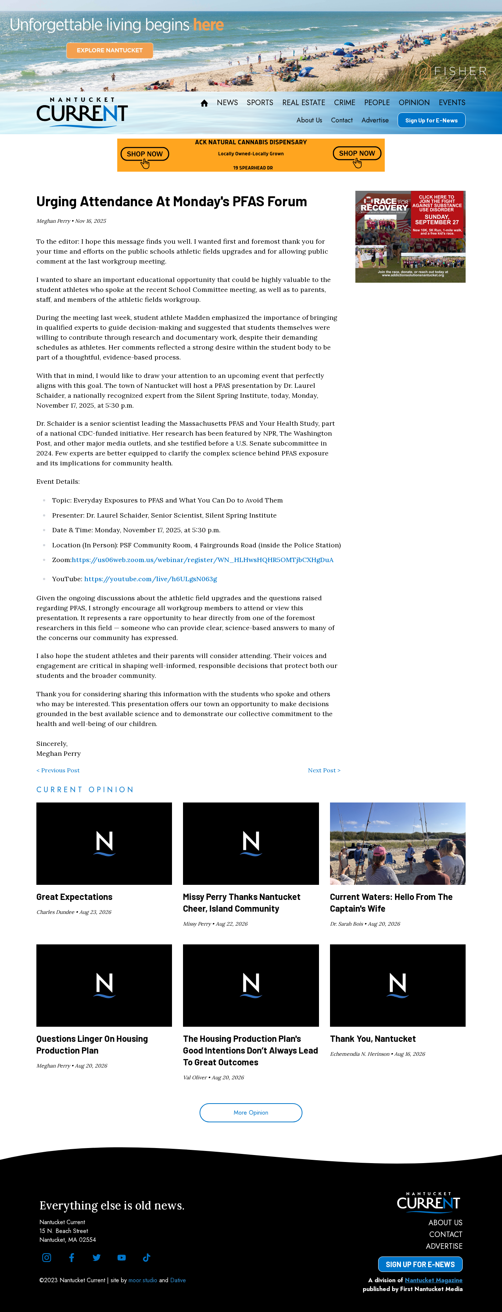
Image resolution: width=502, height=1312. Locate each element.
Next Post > (324, 770)
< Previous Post (58, 770)
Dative (178, 1280)
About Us (309, 120)
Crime (344, 103)
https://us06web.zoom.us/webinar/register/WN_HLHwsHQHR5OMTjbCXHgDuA (203, 559)
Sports (260, 103)
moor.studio (144, 1280)
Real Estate (303, 103)
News (227, 103)
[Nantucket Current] (420, 1202)
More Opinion (251, 1112)
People (377, 103)
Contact (342, 120)
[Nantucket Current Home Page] (82, 112)
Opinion (414, 103)
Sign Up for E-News (431, 120)
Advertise (375, 120)
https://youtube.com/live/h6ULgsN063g (150, 579)
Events (452, 103)
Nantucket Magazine (434, 1280)
